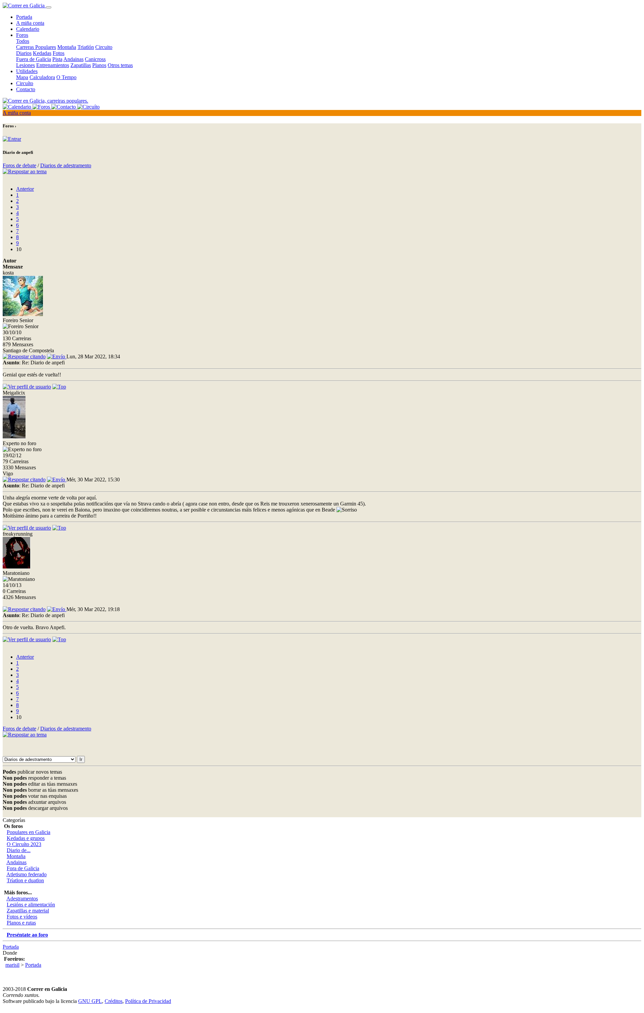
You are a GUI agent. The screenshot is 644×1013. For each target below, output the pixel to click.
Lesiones (25, 65)
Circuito (103, 47)
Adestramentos (22, 898)
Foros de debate (19, 165)
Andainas (73, 59)
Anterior (25, 189)
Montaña (66, 47)
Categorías (14, 820)
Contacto (25, 89)
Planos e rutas (21, 923)
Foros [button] (22, 35)
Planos (99, 65)
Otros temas (120, 65)
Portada (24, 17)
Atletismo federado (26, 874)
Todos (22, 41)
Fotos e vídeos (22, 916)
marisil (12, 965)
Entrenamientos (52, 65)
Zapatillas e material (28, 910)
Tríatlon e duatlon (25, 880)
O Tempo (66, 77)
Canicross (95, 59)
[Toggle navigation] (48, 7)
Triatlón (85, 47)
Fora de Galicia (23, 868)
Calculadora (42, 77)
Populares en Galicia (28, 832)
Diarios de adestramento (65, 165)
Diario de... (19, 850)
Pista (57, 59)
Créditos (113, 1001)
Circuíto (24, 83)
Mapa (22, 77)
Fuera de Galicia (33, 59)
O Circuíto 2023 (24, 844)
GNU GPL (90, 1001)
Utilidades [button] (27, 71)
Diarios (24, 53)
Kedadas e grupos (26, 838)
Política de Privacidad (148, 1001)
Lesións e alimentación (31, 904)
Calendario (27, 29)
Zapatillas (80, 65)
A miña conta (30, 23)
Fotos (58, 53)
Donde (10, 953)
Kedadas (42, 53)
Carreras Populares (36, 47)
